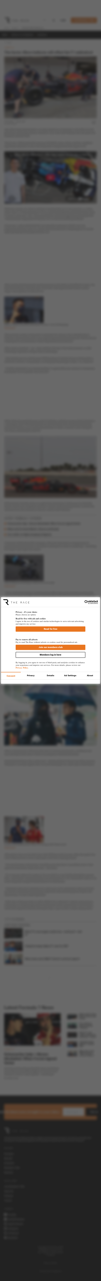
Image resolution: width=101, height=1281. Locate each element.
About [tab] (90, 675)
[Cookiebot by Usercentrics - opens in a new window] (86, 602)
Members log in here (50, 655)
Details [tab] (50, 675)
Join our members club (51, 647)
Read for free (50, 629)
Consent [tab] (11, 676)
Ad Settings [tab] (70, 675)
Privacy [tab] (31, 675)
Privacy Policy (22, 667)
